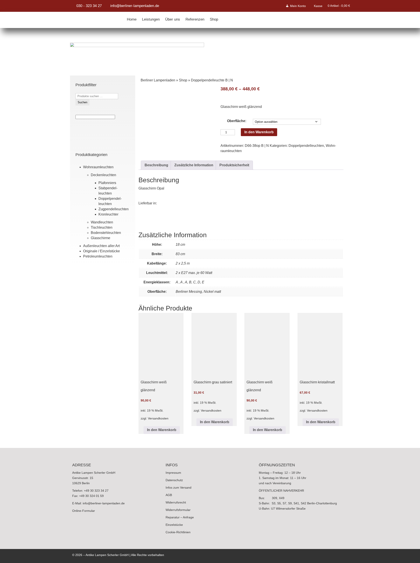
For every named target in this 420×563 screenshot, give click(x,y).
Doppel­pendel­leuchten (306, 145)
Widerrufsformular (178, 510)
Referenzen (195, 18)
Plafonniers (107, 183)
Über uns (172, 18)
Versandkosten (158, 418)
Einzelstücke (174, 524)
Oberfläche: (236, 121)
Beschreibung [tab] (156, 165)
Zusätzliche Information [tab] (193, 165)
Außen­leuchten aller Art (101, 246)
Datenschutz (174, 480)
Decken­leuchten (103, 175)
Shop (214, 18)
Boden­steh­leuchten (106, 233)
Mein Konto (298, 6)
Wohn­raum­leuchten (98, 167)
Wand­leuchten (102, 222)
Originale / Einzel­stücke (101, 251)
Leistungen (151, 18)
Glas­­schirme (100, 238)
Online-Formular (83, 510)
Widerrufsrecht (176, 502)
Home (131, 18)
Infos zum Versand (178, 487)
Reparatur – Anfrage (180, 517)
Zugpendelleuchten (113, 209)
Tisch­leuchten (101, 227)
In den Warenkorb (259, 132)
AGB (169, 495)
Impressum (173, 472)
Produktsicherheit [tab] (234, 165)
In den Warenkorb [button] (161, 430)
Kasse (318, 6)
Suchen (82, 102)
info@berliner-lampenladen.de (104, 503)
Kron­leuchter (108, 214)
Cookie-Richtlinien (178, 532)
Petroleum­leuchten (97, 256)
